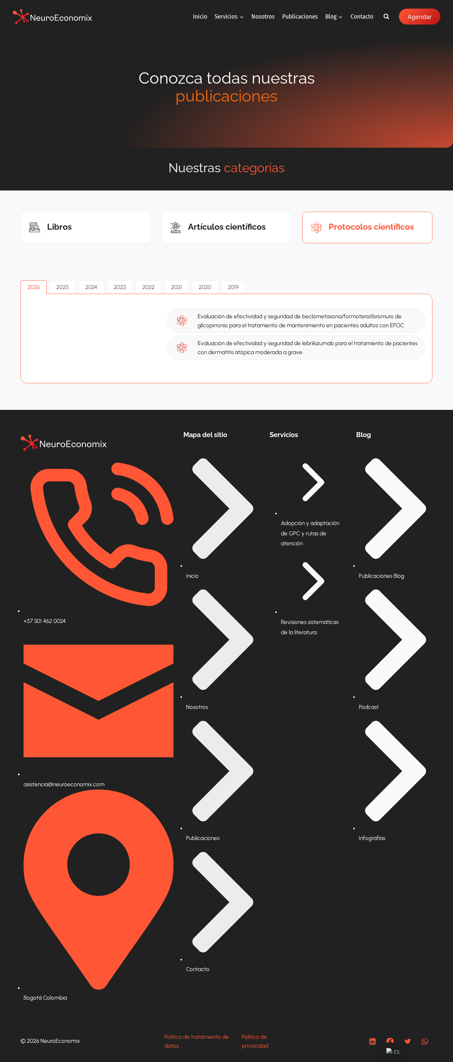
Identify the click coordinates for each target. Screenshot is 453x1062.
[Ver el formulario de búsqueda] (386, 17)
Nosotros (263, 16)
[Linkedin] (372, 1041)
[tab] (34, 287)
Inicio (200, 16)
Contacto (362, 16)
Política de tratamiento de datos (196, 1041)
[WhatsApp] (425, 1041)
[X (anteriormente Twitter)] (407, 1041)
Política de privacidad (255, 1041)
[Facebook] (390, 1041)
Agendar (420, 17)
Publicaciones (300, 16)
